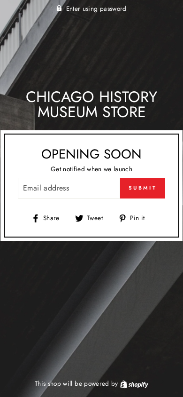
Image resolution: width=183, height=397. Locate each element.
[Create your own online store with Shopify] (134, 383)
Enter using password (96, 8)
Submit (143, 187)
